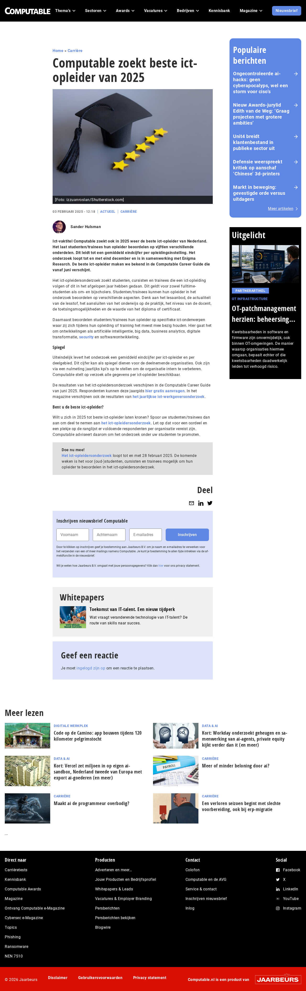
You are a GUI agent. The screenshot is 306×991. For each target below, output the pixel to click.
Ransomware (16, 946)
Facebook (292, 870)
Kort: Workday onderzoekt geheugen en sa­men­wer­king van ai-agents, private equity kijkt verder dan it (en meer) (244, 739)
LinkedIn (290, 889)
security (86, 337)
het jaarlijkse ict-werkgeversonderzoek (169, 396)
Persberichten (107, 908)
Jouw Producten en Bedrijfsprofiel (125, 879)
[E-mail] (191, 503)
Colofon (193, 870)
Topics (11, 927)
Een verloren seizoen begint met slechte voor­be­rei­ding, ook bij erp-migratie (241, 806)
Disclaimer (57, 977)
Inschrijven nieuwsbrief (206, 898)
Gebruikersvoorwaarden (100, 977)
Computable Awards (23, 889)
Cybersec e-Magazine (24, 918)
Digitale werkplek (71, 726)
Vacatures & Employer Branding (123, 898)
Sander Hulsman (86, 227)
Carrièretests (16, 870)
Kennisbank (15, 879)
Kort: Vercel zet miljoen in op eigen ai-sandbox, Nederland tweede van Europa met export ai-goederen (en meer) (98, 771)
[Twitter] (210, 503)
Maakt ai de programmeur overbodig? (91, 803)
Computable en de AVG (206, 879)
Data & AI (210, 726)
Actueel (107, 211)
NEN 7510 (14, 956)
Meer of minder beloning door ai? (235, 765)
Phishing (13, 937)
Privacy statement (149, 977)
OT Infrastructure (250, 299)
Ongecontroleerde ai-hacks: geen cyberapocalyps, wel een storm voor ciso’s (260, 82)
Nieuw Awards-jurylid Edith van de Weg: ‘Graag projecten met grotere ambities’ (261, 114)
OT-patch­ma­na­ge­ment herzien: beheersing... (264, 313)
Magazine (13, 898)
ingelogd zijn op (90, 668)
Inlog (190, 908)
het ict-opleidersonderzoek (126, 423)
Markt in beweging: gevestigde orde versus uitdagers (259, 193)
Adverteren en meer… (113, 870)
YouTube (291, 898)
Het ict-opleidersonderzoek (87, 455)
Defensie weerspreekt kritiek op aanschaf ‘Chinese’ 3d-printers (257, 168)
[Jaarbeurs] (275, 979)
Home (58, 50)
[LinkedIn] (201, 503)
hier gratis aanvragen (165, 391)
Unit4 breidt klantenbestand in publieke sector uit (254, 142)
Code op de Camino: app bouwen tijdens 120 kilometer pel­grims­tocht (98, 736)
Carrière (75, 50)
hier (160, 565)
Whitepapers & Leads (114, 889)
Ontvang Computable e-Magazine (35, 908)
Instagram (292, 908)
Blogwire (103, 927)
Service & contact (201, 889)
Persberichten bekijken (115, 918)
